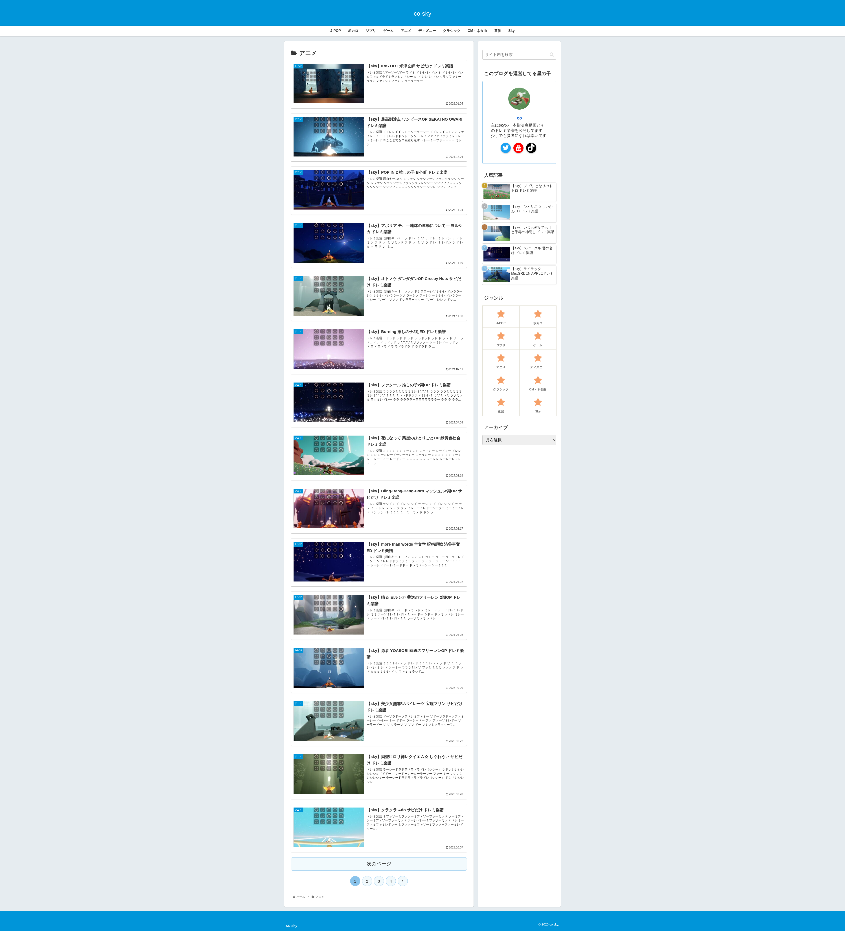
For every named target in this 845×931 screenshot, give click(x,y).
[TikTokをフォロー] (531, 148)
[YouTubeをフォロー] (518, 148)
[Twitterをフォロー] (506, 148)
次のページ (379, 864)
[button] (552, 54)
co (519, 118)
